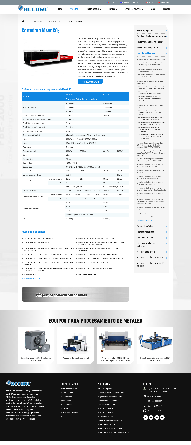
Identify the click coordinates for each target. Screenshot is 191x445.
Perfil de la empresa (69, 389)
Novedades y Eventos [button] (133, 9)
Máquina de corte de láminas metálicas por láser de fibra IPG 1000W (150, 98)
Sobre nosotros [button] (93, 9)
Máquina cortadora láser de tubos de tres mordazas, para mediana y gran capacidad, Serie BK (49, 269)
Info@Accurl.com (154, 396)
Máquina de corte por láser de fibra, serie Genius (96, 238)
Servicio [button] (112, 9)
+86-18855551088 (154, 401)
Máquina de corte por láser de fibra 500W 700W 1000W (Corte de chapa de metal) (49, 249)
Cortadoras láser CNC (56, 21)
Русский (125, 2)
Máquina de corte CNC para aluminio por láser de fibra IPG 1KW (150, 112)
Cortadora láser (30, 274)
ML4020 (106, 94)
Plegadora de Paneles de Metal (150, 42)
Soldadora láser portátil (147, 48)
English (113, 2)
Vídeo (153, 9)
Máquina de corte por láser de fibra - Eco (39, 242)
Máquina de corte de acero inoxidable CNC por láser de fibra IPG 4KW (151, 129)
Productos (38, 21)
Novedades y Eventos (69, 412)
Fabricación (66, 401)
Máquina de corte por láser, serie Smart (39, 238)
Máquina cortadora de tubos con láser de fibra (95, 268)
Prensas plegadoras (145, 31)
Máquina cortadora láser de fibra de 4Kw (93, 262)
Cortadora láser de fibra (87, 274)
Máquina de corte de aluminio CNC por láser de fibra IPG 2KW (152, 118)
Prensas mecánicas (145, 232)
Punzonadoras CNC (145, 238)
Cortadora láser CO (32, 278)
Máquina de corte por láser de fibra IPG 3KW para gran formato (152, 123)
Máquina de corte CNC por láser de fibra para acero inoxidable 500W (152, 88)
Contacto (166, 9)
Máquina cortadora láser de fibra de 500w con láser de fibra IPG (48, 254)
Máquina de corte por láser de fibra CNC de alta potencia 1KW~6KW (99, 249)
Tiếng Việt (165, 2)
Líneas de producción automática (146, 245)
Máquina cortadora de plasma (150, 258)
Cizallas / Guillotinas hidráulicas (151, 36)
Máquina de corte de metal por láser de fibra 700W (150, 70)
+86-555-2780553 (154, 406)
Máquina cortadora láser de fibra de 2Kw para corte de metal (100, 258)
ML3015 (69, 94)
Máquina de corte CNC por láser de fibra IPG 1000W (152, 75)
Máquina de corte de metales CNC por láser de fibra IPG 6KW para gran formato (151, 136)
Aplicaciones (66, 405)
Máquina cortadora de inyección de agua (151, 265)
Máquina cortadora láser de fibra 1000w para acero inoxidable (47, 258)
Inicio (60, 9)
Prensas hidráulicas (145, 226)
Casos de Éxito (67, 393)
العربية (151, 2)
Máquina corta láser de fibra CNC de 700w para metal (98, 254)
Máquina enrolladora (146, 252)
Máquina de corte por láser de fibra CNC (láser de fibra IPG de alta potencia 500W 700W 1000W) (102, 243)
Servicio (64, 408)
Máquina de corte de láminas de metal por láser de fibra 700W (150, 93)
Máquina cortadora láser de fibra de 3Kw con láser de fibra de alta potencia (48, 263)
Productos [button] (74, 9)
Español (139, 2)
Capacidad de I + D (68, 397)
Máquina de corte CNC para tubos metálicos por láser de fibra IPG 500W (151, 65)
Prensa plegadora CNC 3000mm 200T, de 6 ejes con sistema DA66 (115, 359)
